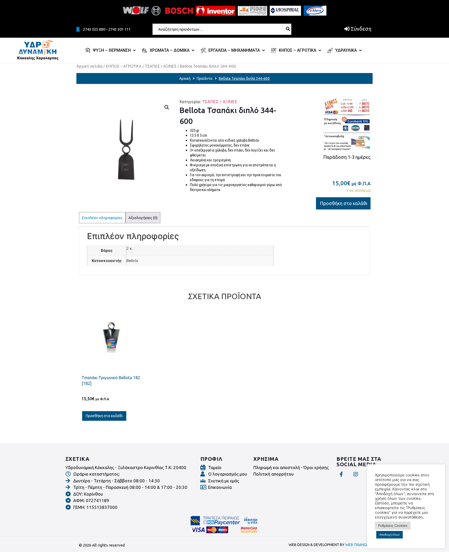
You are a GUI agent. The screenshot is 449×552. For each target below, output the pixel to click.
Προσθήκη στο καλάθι (343, 203)
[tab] (102, 217)
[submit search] (288, 28)
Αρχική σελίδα (89, 66)
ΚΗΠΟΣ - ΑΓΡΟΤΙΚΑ (124, 66)
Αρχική (184, 78)
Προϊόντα (205, 78)
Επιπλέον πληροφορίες (102, 217)
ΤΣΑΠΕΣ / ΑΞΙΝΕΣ (160, 66)
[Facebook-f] (341, 474)
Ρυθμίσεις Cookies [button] (392, 525)
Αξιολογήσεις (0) (142, 217)
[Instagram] (355, 474)
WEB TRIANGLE (357, 545)
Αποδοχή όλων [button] (389, 534)
